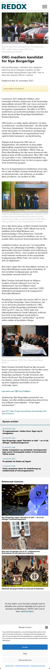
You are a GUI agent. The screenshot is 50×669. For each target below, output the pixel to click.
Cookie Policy (9, 665)
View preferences (25, 660)
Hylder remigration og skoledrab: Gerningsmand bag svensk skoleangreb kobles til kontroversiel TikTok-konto (24, 452)
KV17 (7, 411)
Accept (25, 647)
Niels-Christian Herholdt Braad (20, 411)
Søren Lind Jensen (8, 413)
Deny (25, 654)
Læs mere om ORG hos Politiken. (16, 391)
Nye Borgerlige (37, 411)
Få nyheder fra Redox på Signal (16, 461)
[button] (46, 627)
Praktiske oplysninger (22, 665)
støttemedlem (27, 611)
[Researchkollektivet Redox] (15, 5)
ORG (44, 411)
